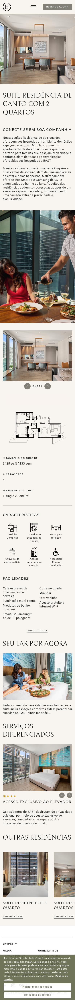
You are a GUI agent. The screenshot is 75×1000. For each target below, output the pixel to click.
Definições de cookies (37, 995)
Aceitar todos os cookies (37, 987)
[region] (37, 977)
